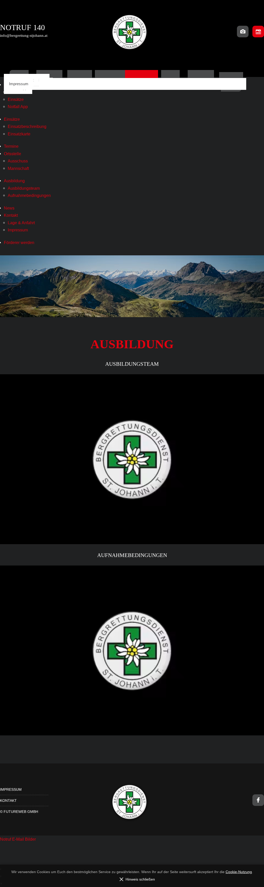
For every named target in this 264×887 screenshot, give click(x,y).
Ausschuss (18, 161)
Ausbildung (14, 180)
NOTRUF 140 (22, 28)
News (9, 208)
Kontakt (11, 215)
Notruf (6, 839)
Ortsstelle (12, 153)
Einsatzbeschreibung (27, 126)
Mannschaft (18, 168)
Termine (11, 146)
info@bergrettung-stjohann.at (23, 35)
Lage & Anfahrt (21, 222)
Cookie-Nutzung (239, 872)
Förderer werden (19, 242)
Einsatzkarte (19, 134)
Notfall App (18, 106)
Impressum (18, 84)
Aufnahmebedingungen (29, 195)
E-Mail (18, 839)
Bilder (30, 839)
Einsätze (16, 99)
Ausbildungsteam (24, 188)
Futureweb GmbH (21, 812)
